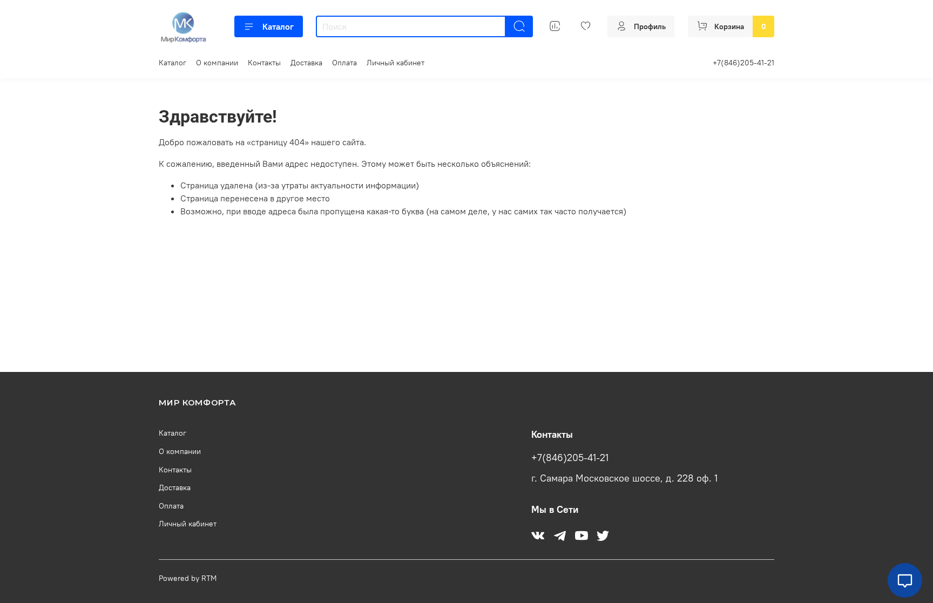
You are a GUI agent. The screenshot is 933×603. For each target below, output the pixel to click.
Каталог (278, 26)
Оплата (344, 62)
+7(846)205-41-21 (743, 62)
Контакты (264, 62)
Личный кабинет (395, 62)
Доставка (306, 62)
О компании (217, 62)
